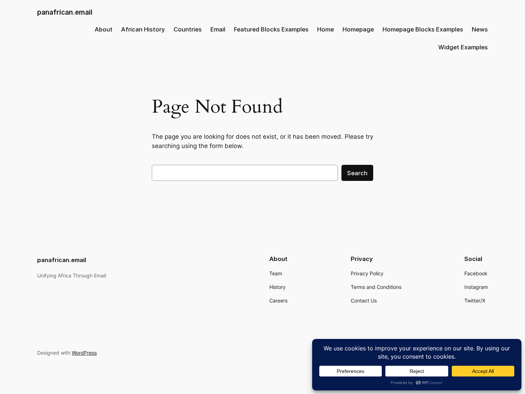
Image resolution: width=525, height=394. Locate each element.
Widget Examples (463, 47)
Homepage (358, 29)
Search (357, 173)
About (103, 29)
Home (325, 29)
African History (143, 29)
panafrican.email (64, 12)
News (480, 29)
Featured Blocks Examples (271, 29)
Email (217, 29)
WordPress (84, 353)
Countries (188, 29)
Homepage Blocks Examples (422, 29)
